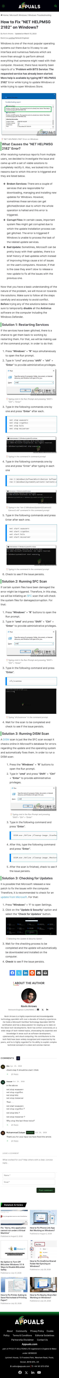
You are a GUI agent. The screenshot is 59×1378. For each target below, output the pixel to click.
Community (21, 1331)
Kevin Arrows (7, 34)
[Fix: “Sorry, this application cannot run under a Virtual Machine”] (14, 1217)
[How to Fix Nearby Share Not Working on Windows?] (43, 1284)
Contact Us (42, 1339)
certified (12, 38)
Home (5, 15)
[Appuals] (29, 6)
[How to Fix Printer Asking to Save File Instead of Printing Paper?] (14, 1284)
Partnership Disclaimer (22, 1339)
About (10, 1331)
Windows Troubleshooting (39, 15)
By (2, 34)
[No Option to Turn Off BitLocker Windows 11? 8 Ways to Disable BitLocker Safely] (14, 1249)
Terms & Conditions (22, 1335)
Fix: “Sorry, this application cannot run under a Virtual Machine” (13, 1230)
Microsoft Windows (18, 15)
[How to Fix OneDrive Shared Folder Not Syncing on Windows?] (43, 1249)
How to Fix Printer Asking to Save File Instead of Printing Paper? (14, 1297)
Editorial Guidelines (44, 1335)
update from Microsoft (14, 897)
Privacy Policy (37, 1331)
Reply (16, 1074)
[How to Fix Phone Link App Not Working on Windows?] (43, 1217)
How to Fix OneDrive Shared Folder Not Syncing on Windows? (43, 1263)
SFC (29, 595)
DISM (6, 739)
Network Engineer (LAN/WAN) (21, 1010)
